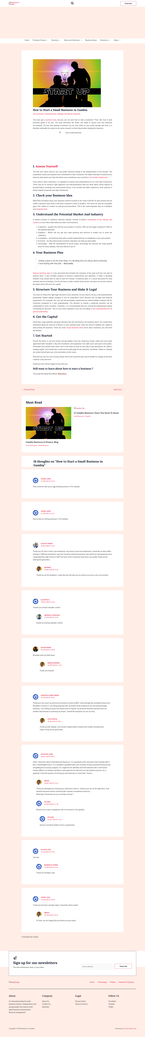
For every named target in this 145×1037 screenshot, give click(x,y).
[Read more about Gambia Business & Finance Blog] (48, 423)
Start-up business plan (41, 273)
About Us (45, 1001)
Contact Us (46, 1004)
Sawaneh (47, 567)
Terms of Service (81, 1004)
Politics (112, 982)
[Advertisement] (72, 23)
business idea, (52, 120)
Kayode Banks (46, 647)
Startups (60, 114)
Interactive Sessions (126, 982)
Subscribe (123, 966)
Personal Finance (39, 40)
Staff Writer (52, 719)
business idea (42, 209)
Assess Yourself (47, 166)
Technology (102, 982)
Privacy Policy (80, 1001)
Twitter (110, 1007)
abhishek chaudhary (52, 615)
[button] (72, 3)
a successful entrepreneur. (98, 177)
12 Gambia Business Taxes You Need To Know (96, 413)
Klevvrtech (45, 600)
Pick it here (62, 374)
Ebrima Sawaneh (54, 663)
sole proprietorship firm (101, 309)
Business (54, 40)
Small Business (50, 114)
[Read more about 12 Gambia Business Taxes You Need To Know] (79, 408)
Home (27, 40)
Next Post (118, 390)
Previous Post (28, 390)
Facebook (112, 1001)
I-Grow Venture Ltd (129, 1028)
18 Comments (38, 114)
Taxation (88, 416)
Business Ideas (91, 40)
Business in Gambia (51, 865)
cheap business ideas (74, 328)
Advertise (45, 1007)
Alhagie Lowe (46, 849)
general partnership (40, 312)
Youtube (111, 1004)
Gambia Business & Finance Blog (42, 442)
